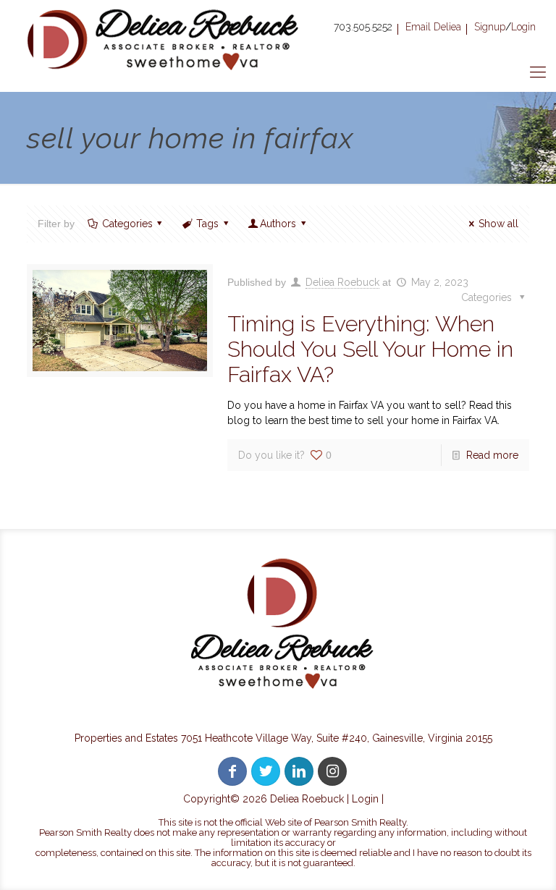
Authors (278, 223)
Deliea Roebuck (342, 282)
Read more (492, 455)
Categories (127, 223)
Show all (498, 223)
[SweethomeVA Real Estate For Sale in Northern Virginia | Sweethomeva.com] (165, 39)
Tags (207, 223)
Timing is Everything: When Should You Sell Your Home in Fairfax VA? (370, 349)
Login (365, 799)
